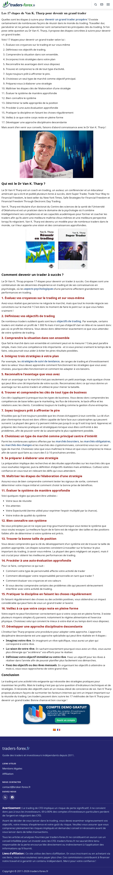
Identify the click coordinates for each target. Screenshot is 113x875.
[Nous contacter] (101, 4)
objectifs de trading (69, 321)
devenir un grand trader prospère (66, 19)
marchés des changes (18, 445)
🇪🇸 (54, 729)
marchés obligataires (97, 441)
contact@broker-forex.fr (16, 787)
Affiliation (8, 773)
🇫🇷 (58, 729)
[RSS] (5, 797)
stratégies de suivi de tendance (40, 361)
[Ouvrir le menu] (108, 4)
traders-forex (16, 748)
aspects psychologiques (38, 288)
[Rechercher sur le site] (95, 4)
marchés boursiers (67, 441)
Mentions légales (12, 768)
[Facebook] (12, 797)
